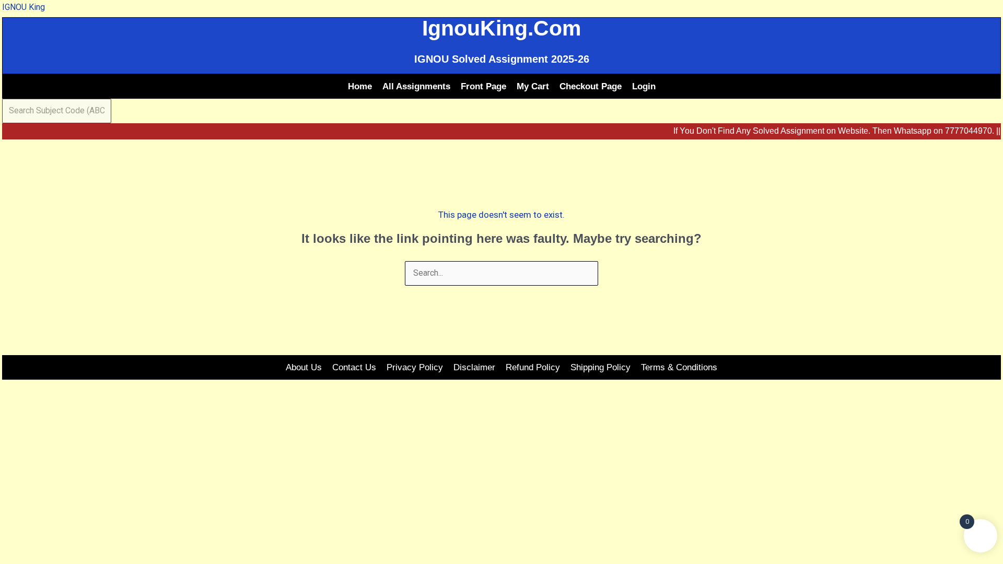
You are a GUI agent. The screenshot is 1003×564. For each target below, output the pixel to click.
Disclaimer (474, 367)
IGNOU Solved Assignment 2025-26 (501, 59)
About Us (304, 367)
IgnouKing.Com (501, 28)
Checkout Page (590, 86)
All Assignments (416, 86)
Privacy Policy (415, 367)
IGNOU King (23, 7)
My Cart (533, 86)
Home (360, 86)
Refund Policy (533, 367)
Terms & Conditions (679, 367)
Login (644, 86)
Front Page (483, 86)
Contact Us (354, 367)
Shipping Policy (600, 367)
